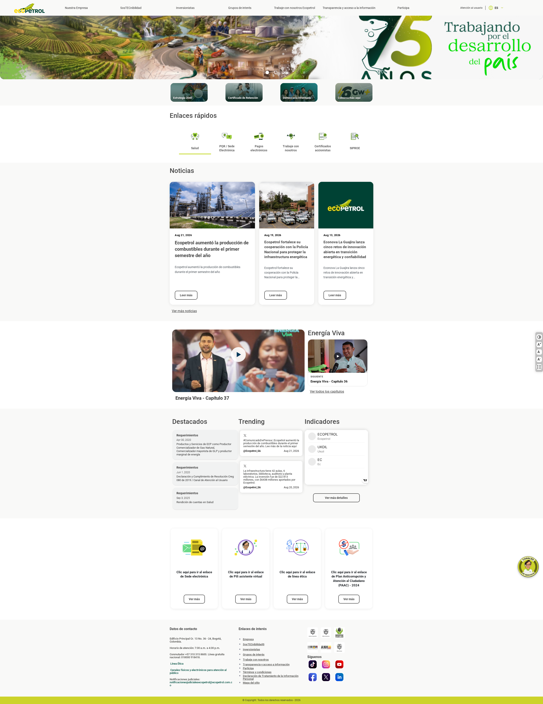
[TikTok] (312, 664)
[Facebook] (312, 677)
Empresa (248, 639)
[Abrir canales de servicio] (528, 566)
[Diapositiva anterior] (258, 72)
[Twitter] (326, 677)
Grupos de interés (239, 8)
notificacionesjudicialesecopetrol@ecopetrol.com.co (201, 684)
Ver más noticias (184, 311)
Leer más (186, 295)
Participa (403, 8)
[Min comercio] (326, 632)
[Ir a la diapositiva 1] (267, 72)
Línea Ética (176, 663)
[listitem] (194, 569)
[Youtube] (339, 664)
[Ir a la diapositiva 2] (275, 72)
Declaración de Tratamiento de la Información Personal (270, 677)
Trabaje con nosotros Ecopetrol (294, 8)
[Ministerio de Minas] (339, 647)
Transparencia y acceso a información (266, 664)
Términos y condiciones (257, 672)
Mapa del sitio (251, 682)
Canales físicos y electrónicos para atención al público (198, 671)
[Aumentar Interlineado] (539, 367)
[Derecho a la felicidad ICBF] (339, 632)
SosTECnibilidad (130, 8)
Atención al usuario (471, 7)
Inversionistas (185, 8)
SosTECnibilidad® (254, 644)
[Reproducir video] (238, 354)
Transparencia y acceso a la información (349, 8)
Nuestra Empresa (76, 8)
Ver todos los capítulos (327, 392)
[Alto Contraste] (539, 337)
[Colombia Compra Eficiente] (312, 647)
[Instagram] (326, 664)
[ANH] (326, 647)
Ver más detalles (336, 497)
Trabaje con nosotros (256, 659)
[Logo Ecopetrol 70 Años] (31, 8)
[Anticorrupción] (312, 632)
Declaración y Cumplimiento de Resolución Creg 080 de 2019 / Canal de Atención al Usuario (205, 478)
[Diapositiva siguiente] (284, 72)
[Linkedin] (339, 677)
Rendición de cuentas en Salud (194, 502)
